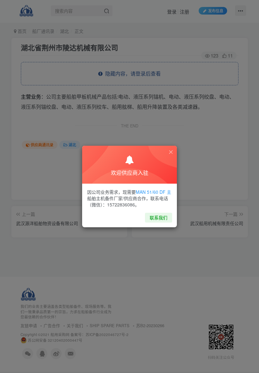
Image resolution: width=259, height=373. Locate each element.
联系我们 (158, 217)
